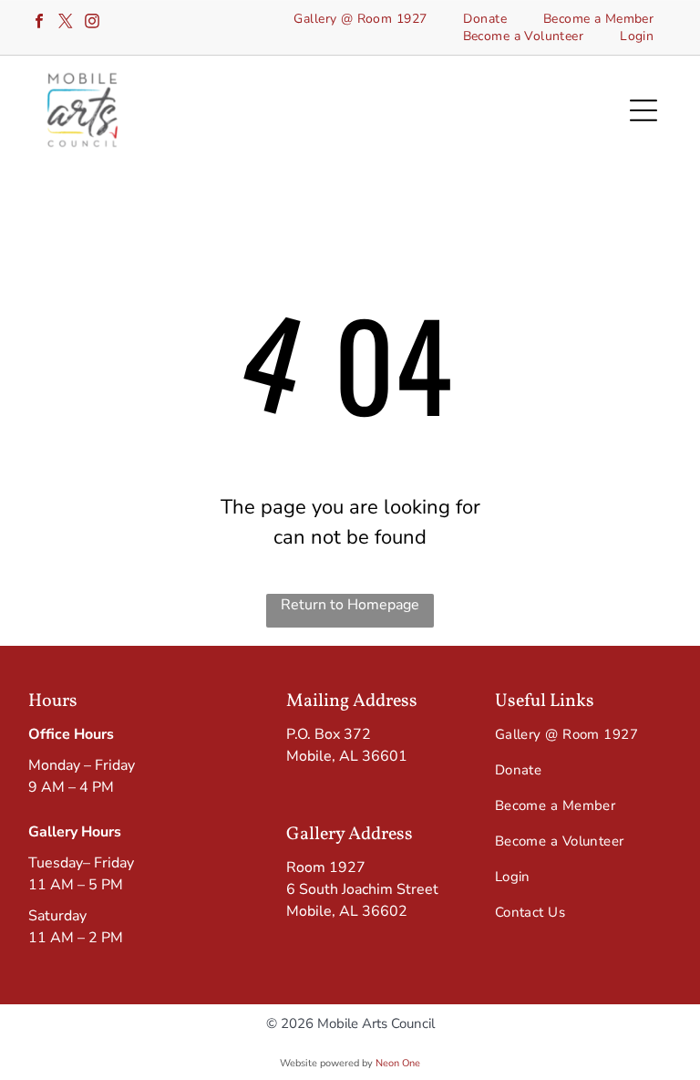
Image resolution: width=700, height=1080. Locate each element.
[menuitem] (360, 18)
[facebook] (39, 23)
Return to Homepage (350, 605)
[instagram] (92, 23)
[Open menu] (643, 110)
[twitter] (66, 23)
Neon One (398, 1063)
